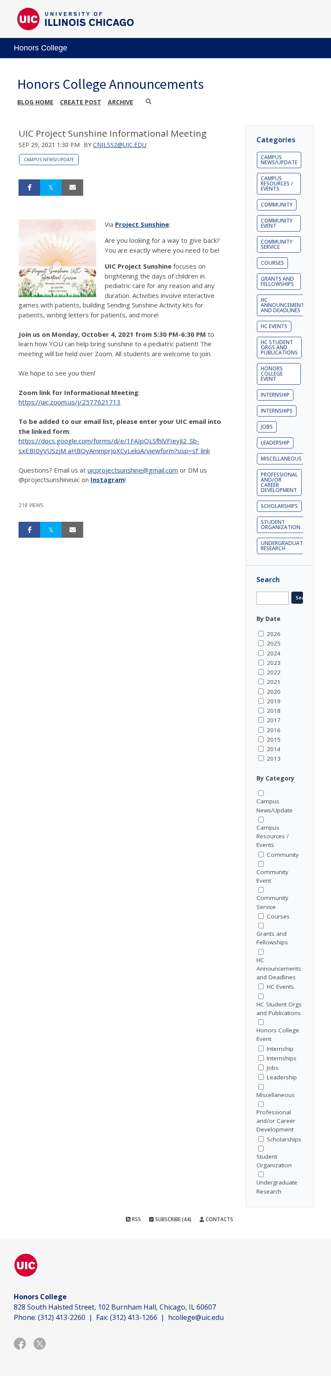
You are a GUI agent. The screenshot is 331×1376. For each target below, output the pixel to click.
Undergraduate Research (283, 545)
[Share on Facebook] (29, 187)
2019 (274, 701)
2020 (274, 692)
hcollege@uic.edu (196, 1317)
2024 (274, 653)
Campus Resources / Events (277, 183)
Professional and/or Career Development (279, 482)
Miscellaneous (281, 458)
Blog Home (35, 102)
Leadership (275, 442)
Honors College (40, 48)
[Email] (72, 187)
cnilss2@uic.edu (120, 145)
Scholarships (279, 506)
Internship (275, 394)
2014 (274, 749)
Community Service (277, 244)
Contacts (218, 1219)
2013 (274, 758)
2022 (274, 672)
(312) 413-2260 (61, 1317)
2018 (274, 711)
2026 (274, 634)
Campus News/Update (49, 160)
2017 (274, 720)
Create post (80, 102)
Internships (277, 410)
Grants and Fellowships (277, 281)
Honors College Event (272, 373)
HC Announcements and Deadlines (284, 305)
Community (277, 204)
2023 (274, 663)
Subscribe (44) (172, 1219)
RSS (136, 1219)
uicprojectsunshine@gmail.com (132, 470)
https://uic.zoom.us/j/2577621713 (70, 402)
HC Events (274, 326)
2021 (274, 682)
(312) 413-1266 (133, 1317)
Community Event (277, 223)
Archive (120, 102)
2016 (274, 730)
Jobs (267, 426)
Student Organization (280, 524)
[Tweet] (51, 187)
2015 (274, 739)
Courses (272, 262)
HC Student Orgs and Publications (279, 347)
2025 (274, 643)
